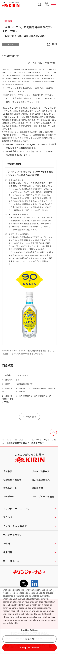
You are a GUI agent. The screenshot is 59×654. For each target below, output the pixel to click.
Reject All (29, 639)
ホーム (5, 440)
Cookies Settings (29, 630)
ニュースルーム (20, 440)
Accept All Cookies (29, 647)
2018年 (35, 440)
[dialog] (29, 620)
